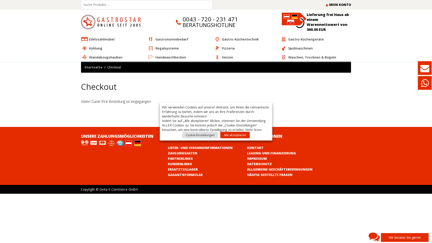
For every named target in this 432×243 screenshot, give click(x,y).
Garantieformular (185, 175)
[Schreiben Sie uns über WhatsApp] (425, 85)
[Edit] (83, 123)
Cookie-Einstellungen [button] (200, 135)
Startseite (93, 67)
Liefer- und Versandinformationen (200, 148)
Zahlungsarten (182, 153)
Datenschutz (259, 164)
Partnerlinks (180, 158)
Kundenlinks (180, 164)
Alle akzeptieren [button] (235, 135)
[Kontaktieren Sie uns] (424, 70)
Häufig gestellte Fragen (269, 175)
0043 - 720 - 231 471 (210, 19)
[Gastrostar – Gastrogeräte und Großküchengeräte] (112, 22)
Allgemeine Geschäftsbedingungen (280, 169)
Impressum (257, 158)
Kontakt (255, 148)
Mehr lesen (253, 129)
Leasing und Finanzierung (271, 153)
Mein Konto (339, 4)
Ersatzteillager (183, 169)
